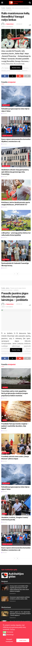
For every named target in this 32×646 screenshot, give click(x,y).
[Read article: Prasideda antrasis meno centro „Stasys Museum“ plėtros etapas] (16, 444)
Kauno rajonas (7, 135)
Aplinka (5, 387)
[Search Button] (30, 2)
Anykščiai (6, 229)
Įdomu (4, 198)
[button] (4, 632)
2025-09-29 (13, 617)
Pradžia (3, 8)
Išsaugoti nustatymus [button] (9, 640)
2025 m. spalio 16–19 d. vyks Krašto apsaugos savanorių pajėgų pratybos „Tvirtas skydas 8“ (20, 613)
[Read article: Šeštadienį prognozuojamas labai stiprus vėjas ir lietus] (16, 96)
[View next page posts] (17, 274)
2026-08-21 (4, 113)
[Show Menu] (2, 2)
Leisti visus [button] (22, 640)
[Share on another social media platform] (27, 76)
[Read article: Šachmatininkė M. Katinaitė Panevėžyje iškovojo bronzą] (16, 250)
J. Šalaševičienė (9, 24)
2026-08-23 (4, 398)
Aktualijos (6, 105)
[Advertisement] (16, 282)
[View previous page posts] (14, 274)
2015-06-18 (19, 304)
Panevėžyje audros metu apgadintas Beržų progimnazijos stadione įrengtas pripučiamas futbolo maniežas (14, 393)
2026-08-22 (4, 430)
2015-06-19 (19, 24)
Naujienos (8, 8)
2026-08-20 (4, 176)
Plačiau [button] (12, 629)
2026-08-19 (4, 237)
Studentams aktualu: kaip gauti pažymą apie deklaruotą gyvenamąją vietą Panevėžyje (15, 172)
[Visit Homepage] (16, 2)
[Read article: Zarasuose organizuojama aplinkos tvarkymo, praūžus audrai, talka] (4, 598)
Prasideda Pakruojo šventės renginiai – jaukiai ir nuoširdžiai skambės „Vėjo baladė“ (14, 426)
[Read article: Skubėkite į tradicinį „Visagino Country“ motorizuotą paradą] (16, 505)
